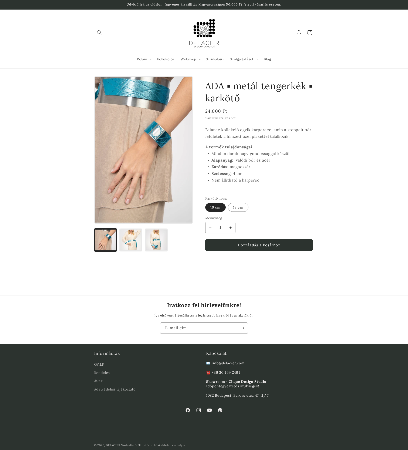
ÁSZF (98, 381)
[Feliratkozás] (242, 328)
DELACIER (113, 445)
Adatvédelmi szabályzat (170, 445)
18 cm (238, 207)
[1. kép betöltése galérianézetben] (105, 240)
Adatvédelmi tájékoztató (115, 389)
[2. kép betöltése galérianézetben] (130, 240)
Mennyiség (213, 218)
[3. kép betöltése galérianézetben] (156, 240)
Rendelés (102, 372)
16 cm (215, 207)
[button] (99, 32)
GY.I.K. (100, 364)
